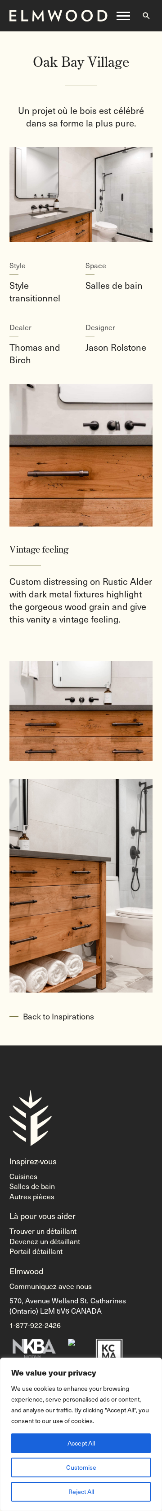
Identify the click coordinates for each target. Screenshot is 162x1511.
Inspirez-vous (33, 1161)
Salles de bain (32, 1185)
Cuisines (23, 1176)
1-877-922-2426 (35, 1325)
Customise (81, 1467)
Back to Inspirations (58, 1016)
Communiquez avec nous (50, 1285)
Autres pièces (31, 1196)
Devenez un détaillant (44, 1241)
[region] (81, 1434)
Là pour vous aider (42, 1216)
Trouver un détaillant (42, 1230)
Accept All (81, 1443)
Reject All (81, 1491)
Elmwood (26, 1271)
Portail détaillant (36, 1250)
